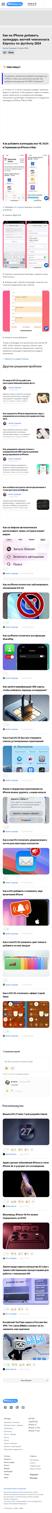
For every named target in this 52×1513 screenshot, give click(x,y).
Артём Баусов (11, 1154)
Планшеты (8, 1431)
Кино (6, 1477)
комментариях (23, 1073)
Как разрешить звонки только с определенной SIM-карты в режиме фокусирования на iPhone (20, 452)
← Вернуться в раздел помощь (16, 358)
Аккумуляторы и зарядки (13, 1425)
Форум (7, 1468)
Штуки (6, 1440)
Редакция (34, 1474)
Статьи (7, 1456)
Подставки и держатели (13, 1449)
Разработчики (35, 1466)
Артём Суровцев (9, 48)
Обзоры (7, 1418)
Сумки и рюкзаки (10, 1443)
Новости (7, 1459)
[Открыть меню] (3, 4)
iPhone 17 (33, 1424)
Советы (33, 1456)
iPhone (11, 52)
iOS (5, 52)
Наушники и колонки (11, 1422)
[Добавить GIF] (12, 1068)
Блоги (6, 1465)
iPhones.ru (9, 1508)
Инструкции (34, 1460)
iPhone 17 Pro (34, 1427)
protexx (14, 1081)
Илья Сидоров (11, 1258)
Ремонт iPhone (35, 1469)
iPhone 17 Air (34, 1430)
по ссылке (18, 207)
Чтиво (6, 1474)
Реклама (33, 1478)
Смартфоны (8, 1428)
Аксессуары (9, 1462)
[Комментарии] (5, 569)
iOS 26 (19, 394)
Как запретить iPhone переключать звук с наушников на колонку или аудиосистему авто (24, 416)
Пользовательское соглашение (15, 1488)
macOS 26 (33, 1421)
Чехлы (6, 1437)
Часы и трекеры (10, 1434)
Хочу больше (26, 1380)
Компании (8, 1471)
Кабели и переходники (12, 1446)
